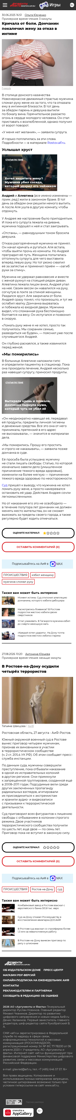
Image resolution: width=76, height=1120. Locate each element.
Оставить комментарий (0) (38, 547)
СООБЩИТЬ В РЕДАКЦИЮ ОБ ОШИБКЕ (30, 995)
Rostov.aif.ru (56, 143)
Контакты (11, 985)
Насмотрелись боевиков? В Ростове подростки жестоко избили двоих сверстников (39, 612)
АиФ (31, 726)
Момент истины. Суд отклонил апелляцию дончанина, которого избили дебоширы (42, 599)
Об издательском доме (22, 970)
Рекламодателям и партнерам (27, 990)
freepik (6, 88)
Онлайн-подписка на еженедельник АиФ (36, 980)
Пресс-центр (53, 970)
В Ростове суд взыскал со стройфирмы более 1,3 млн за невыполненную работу (44, 930)
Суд (4, 485)
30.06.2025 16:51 (12, 15)
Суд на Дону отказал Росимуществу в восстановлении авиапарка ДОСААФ (39, 918)
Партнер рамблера (35, 1102)
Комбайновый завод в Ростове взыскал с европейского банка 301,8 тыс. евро (41, 907)
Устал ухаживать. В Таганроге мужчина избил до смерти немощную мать (44, 622)
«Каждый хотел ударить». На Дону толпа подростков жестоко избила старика (41, 634)
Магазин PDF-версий (19, 975)
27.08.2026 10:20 (12, 654)
